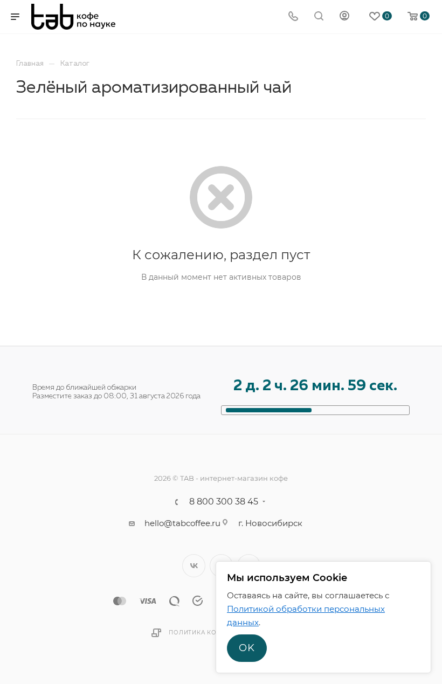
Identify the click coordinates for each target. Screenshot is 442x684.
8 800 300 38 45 (223, 502)
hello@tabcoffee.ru (182, 523)
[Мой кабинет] (344, 17)
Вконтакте (193, 565)
